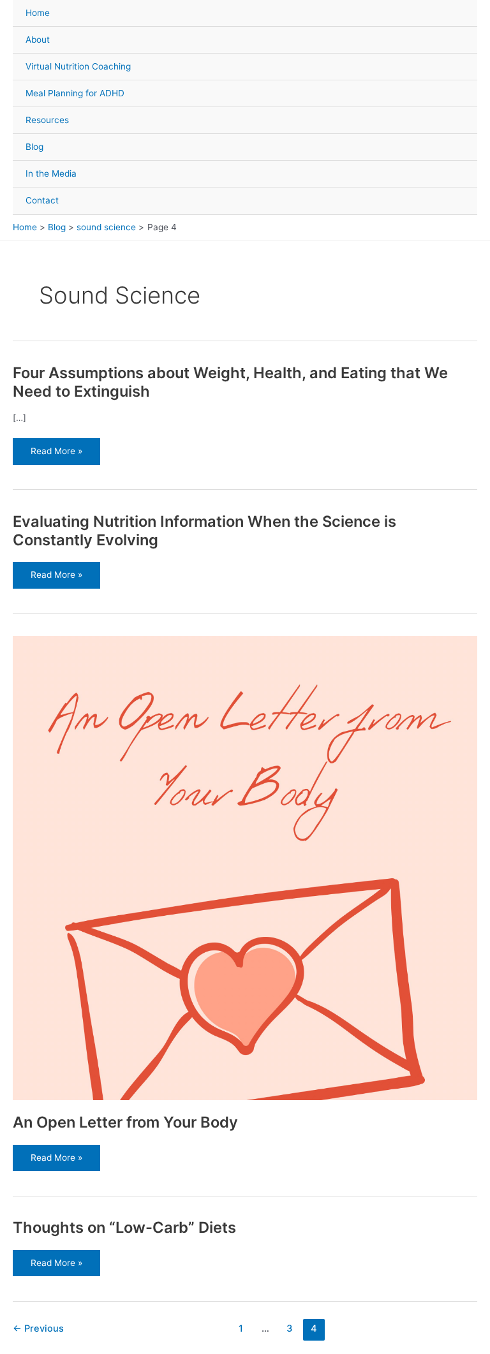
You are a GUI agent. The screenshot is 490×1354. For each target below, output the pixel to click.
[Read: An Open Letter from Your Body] (245, 867)
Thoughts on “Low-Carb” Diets (124, 1227)
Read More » (56, 451)
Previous (38, 1328)
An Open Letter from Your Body (125, 1122)
